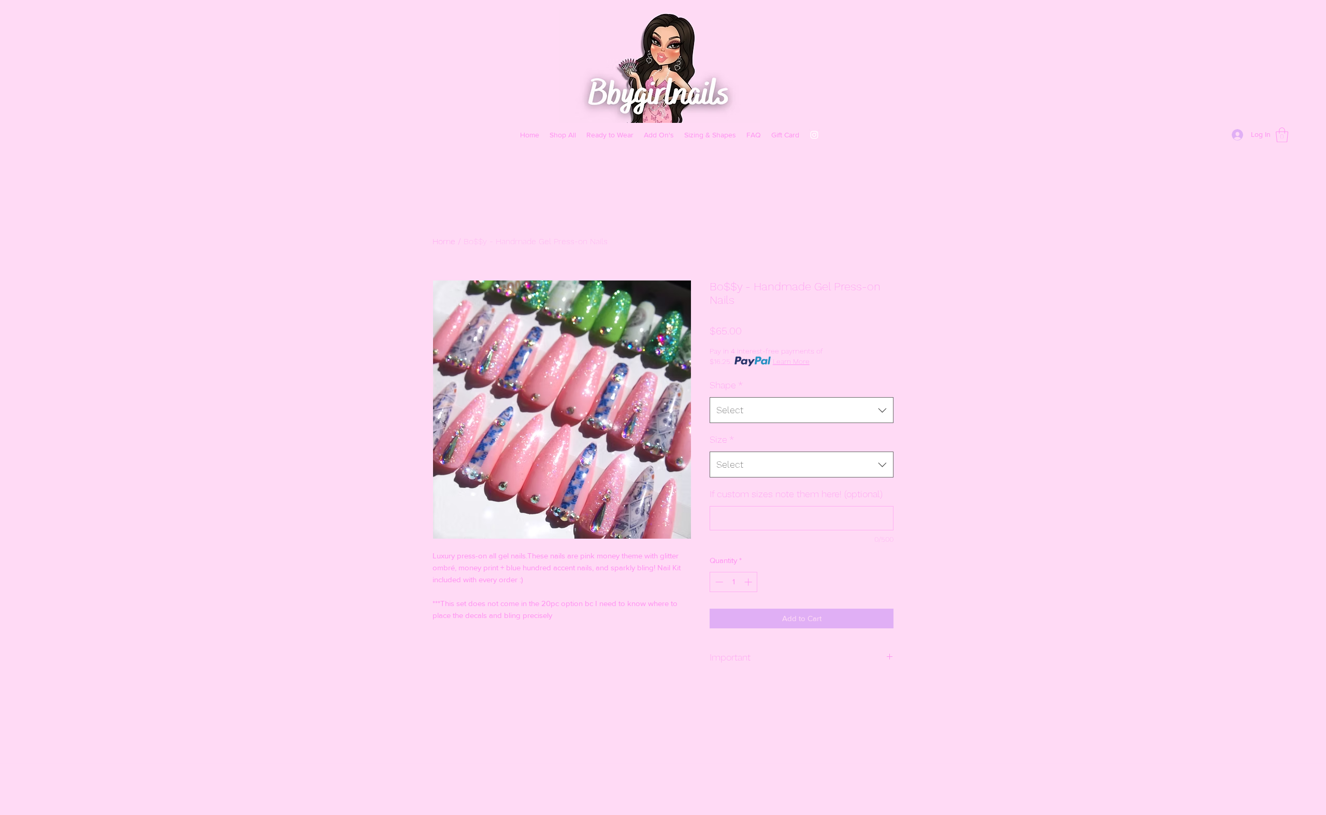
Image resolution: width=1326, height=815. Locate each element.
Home (444, 241)
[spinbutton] (733, 582)
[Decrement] (718, 582)
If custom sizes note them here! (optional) (796, 493)
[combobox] (801, 410)
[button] (1282, 135)
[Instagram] (814, 135)
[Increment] (749, 582)
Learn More (791, 361)
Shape (726, 385)
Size (722, 439)
